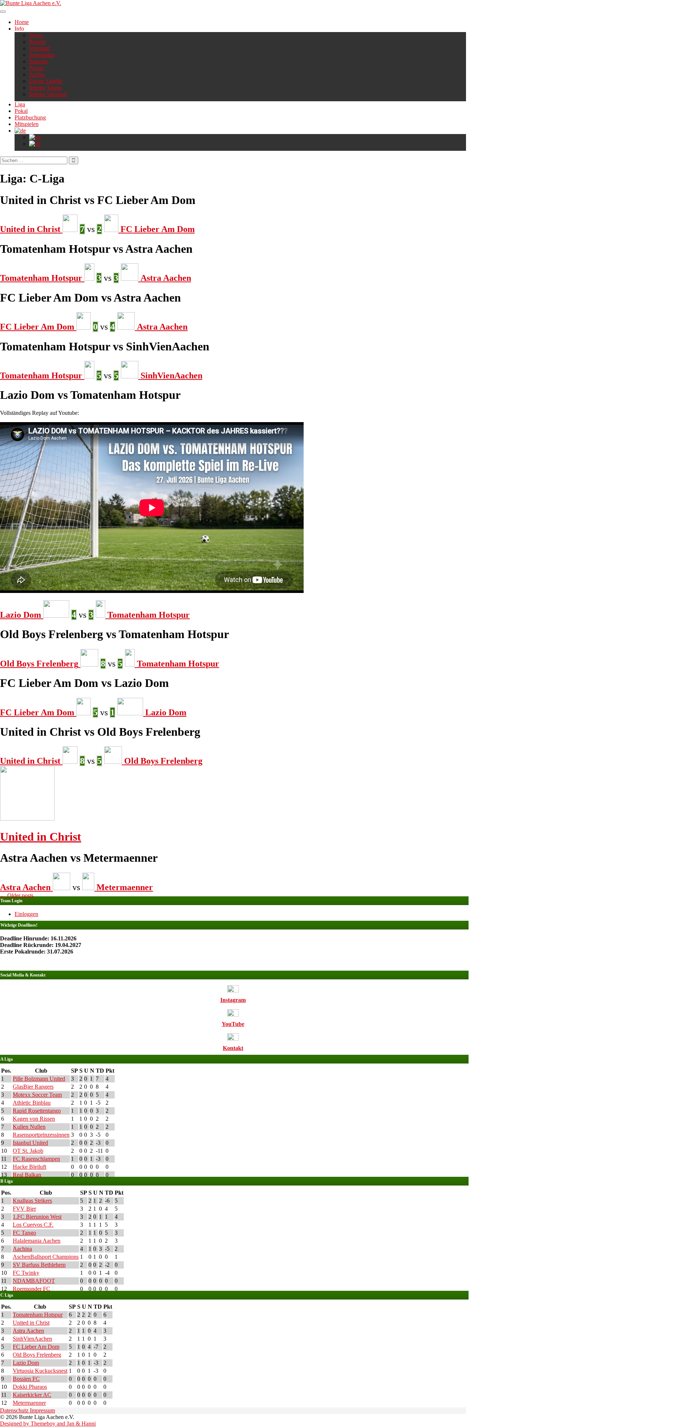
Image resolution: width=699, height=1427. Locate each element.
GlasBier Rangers (33, 1087)
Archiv (37, 74)
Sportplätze (42, 55)
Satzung (38, 61)
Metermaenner (29, 1403)
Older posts (16, 895)
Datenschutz (15, 1410)
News (36, 35)
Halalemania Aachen (36, 1241)
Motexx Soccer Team (37, 1095)
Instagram (233, 1000)
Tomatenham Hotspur (38, 1315)
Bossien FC (26, 1379)
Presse (36, 68)
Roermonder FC (31, 1289)
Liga (20, 104)
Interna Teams (45, 87)
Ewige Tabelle (45, 81)
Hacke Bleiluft (29, 1167)
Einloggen (26, 914)
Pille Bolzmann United (39, 1079)
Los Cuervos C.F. (33, 1225)
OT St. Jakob (28, 1151)
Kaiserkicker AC (32, 1395)
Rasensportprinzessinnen (41, 1135)
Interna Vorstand (48, 94)
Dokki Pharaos (30, 1387)
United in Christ (40, 836)
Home (22, 22)
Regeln (37, 42)
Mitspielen (27, 124)
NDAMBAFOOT (34, 1281)
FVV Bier (24, 1209)
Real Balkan (27, 1175)
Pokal (21, 111)
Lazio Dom (26, 1363)
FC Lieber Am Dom (36, 1347)
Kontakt (233, 1048)
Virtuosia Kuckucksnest (40, 1371)
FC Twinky (26, 1273)
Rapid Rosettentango (37, 1111)
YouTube (233, 1024)
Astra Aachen (28, 1331)
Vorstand (39, 48)
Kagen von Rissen (34, 1119)
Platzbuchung (30, 117)
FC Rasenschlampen (36, 1159)
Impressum (42, 1410)
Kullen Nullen (29, 1127)
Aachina (22, 1249)
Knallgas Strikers (32, 1201)
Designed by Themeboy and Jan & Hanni (48, 1423)
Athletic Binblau (32, 1103)
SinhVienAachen (32, 1339)
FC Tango (24, 1233)
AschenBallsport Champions (46, 1257)
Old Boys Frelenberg (37, 1355)
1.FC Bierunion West (37, 1217)
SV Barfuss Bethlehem (39, 1265)
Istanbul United (30, 1143)
